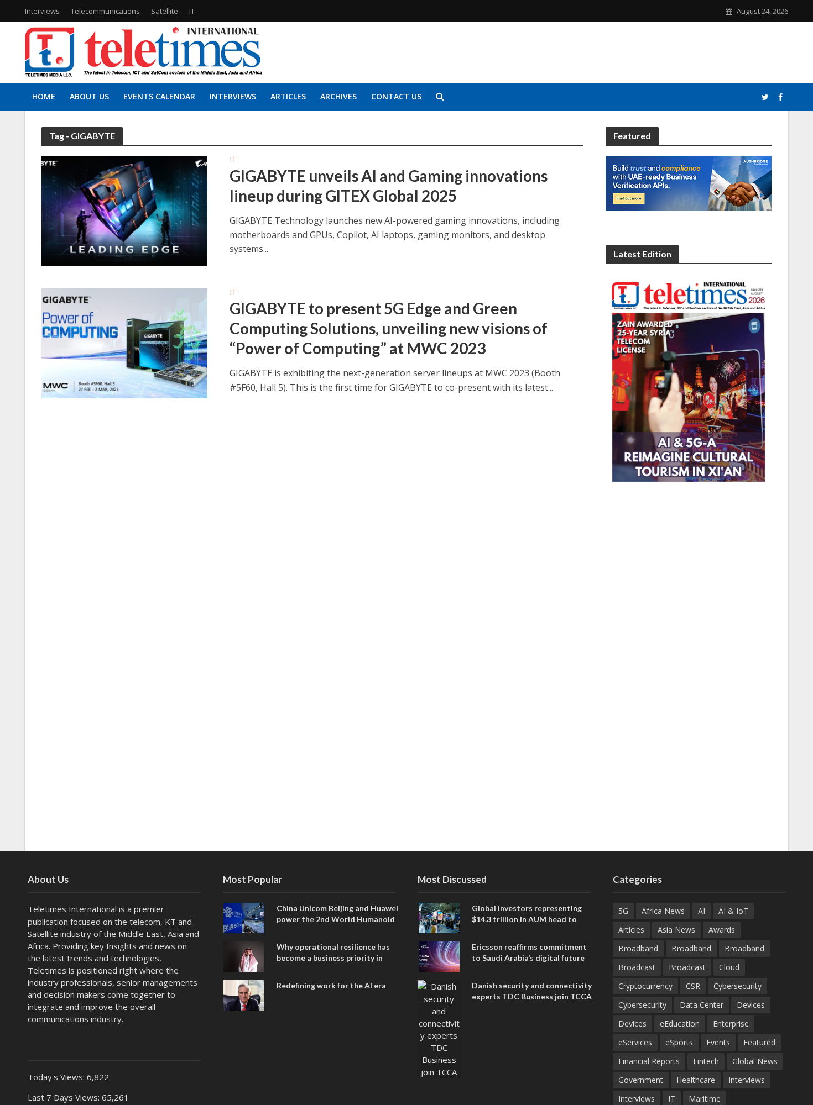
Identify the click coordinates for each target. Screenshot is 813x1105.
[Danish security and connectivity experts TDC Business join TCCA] (439, 1028)
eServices (635, 1042)
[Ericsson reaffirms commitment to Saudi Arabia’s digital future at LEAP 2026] (439, 955)
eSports (679, 1042)
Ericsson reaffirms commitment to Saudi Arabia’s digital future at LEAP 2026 (529, 957)
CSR (693, 986)
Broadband (638, 948)
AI (701, 911)
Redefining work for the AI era (331, 985)
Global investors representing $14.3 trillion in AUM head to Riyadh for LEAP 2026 (527, 918)
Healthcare (695, 1080)
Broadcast (636, 967)
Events (718, 1042)
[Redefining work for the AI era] (243, 994)
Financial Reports (649, 1061)
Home (43, 96)
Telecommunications (105, 11)
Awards (721, 929)
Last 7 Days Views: (65, 1097)
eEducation (680, 1023)
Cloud (729, 967)
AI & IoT (733, 911)
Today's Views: (57, 1076)
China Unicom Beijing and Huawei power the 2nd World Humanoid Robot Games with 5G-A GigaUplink (337, 923)
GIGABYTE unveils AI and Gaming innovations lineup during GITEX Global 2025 (389, 185)
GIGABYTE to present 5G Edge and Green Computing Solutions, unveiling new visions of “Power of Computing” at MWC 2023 (389, 328)
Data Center (701, 1004)
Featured (759, 1042)
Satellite (164, 11)
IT (192, 11)
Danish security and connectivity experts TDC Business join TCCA (532, 991)
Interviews (42, 11)
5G (623, 911)
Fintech (706, 1061)
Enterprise (731, 1023)
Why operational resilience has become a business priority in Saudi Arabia (333, 957)
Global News (755, 1061)
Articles (288, 96)
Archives (338, 96)
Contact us (396, 96)
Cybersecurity (737, 986)
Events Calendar (159, 96)
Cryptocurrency (645, 986)
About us (89, 96)
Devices (751, 1004)
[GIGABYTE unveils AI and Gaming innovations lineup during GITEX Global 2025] (124, 210)
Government (640, 1080)
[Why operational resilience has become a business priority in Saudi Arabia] (243, 955)
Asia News (676, 929)
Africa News (663, 911)
